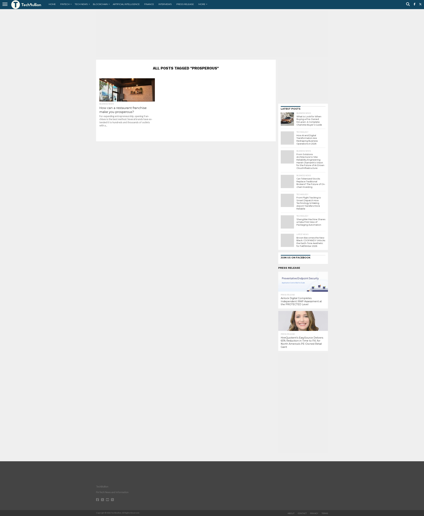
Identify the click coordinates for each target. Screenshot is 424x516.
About (291, 513)
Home (52, 4)
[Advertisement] (212, 34)
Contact (302, 513)
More (201, 4)
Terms (324, 513)
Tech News (81, 4)
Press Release (185, 4)
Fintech (65, 4)
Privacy (314, 513)
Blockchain (100, 4)
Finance (149, 4)
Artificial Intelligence (126, 4)
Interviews (165, 4)
